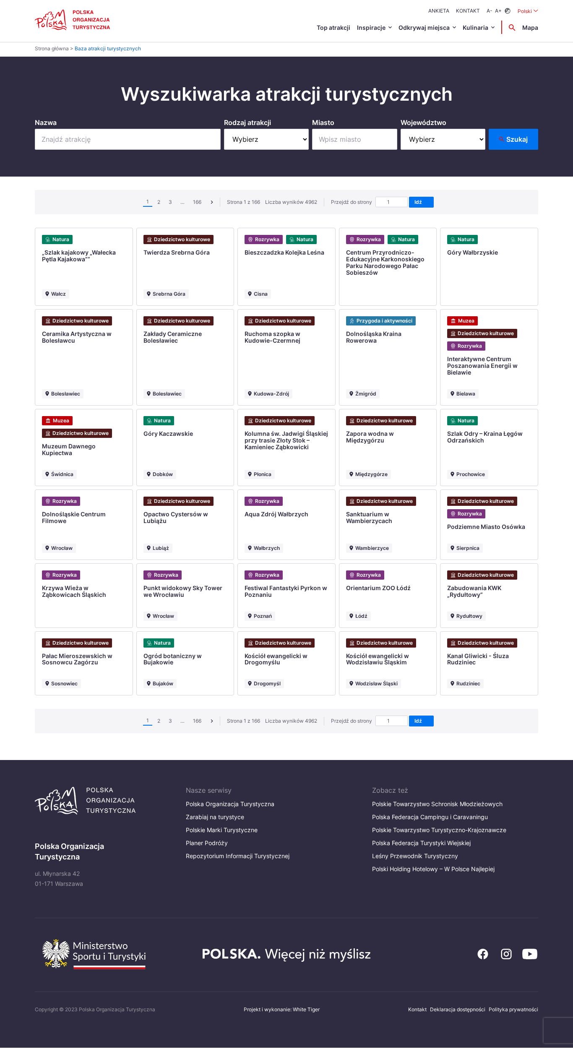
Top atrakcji (333, 27)
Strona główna (52, 48)
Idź (419, 202)
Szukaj (517, 139)
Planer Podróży (207, 842)
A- (489, 11)
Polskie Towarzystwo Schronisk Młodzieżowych (437, 803)
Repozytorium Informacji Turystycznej (237, 855)
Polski (528, 11)
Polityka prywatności (513, 1009)
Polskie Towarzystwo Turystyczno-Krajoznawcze (439, 829)
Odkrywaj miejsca (424, 27)
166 (197, 202)
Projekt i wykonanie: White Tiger (282, 1009)
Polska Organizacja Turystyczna (230, 803)
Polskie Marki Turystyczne (222, 829)
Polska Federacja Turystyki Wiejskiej (421, 842)
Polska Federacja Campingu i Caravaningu (430, 816)
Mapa (530, 27)
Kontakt (468, 11)
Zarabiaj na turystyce (215, 816)
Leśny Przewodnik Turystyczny (415, 855)
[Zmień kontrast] (507, 11)
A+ (498, 11)
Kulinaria (475, 27)
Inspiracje (371, 27)
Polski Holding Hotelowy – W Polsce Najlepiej (433, 868)
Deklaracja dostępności (457, 1009)
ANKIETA (438, 11)
